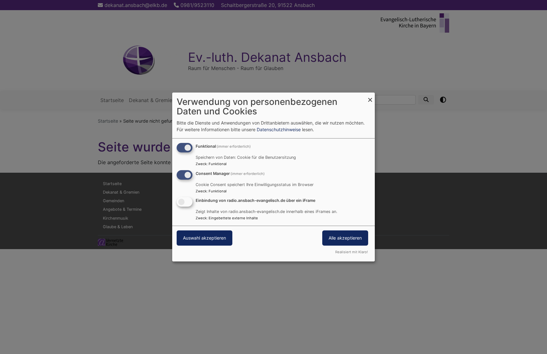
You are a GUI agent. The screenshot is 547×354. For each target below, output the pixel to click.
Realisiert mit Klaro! (351, 252)
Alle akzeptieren (345, 238)
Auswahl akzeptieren (204, 238)
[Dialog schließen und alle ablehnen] (370, 96)
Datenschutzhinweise (279, 129)
